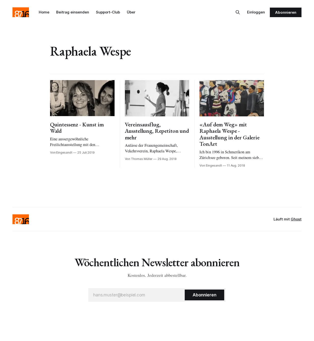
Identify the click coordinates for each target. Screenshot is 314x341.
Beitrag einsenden (72, 12)
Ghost (296, 219)
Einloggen (256, 12)
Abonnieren (285, 12)
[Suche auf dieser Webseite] (238, 12)
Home (44, 12)
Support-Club (108, 12)
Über (131, 12)
